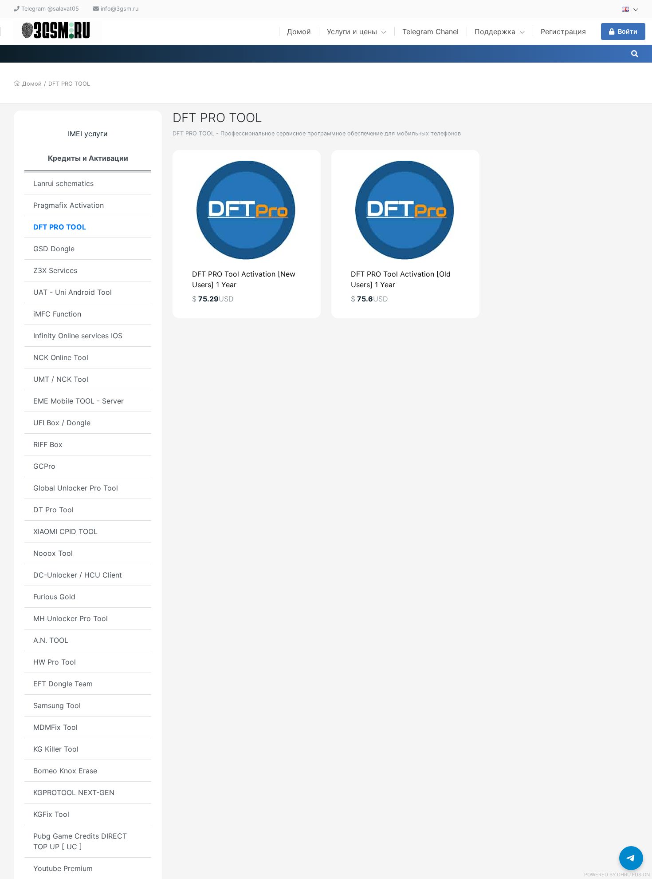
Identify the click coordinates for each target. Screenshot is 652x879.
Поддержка (496, 31)
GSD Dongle (54, 248)
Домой (299, 31)
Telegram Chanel (430, 31)
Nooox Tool (53, 553)
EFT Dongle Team (63, 683)
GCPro (44, 466)
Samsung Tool (57, 705)
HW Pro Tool (54, 661)
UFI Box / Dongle (61, 422)
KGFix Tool (51, 814)
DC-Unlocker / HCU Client (77, 574)
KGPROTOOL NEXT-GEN (73, 792)
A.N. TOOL (50, 640)
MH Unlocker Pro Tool (70, 618)
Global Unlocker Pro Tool (75, 487)
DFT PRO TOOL (69, 83)
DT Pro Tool (53, 509)
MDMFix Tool (55, 727)
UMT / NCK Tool (60, 379)
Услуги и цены (353, 31)
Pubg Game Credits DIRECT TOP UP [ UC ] (80, 841)
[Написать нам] (631, 858)
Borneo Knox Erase (65, 770)
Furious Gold (54, 596)
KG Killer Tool (56, 748)
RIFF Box (48, 444)
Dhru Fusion (633, 874)
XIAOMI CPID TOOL (65, 531)
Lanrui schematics (63, 183)
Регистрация (563, 31)
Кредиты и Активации (88, 158)
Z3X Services (55, 270)
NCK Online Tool (60, 357)
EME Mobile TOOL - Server (78, 400)
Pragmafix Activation (68, 205)
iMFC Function (57, 313)
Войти (627, 31)
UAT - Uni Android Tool (72, 292)
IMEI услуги (88, 133)
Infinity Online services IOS (77, 335)
